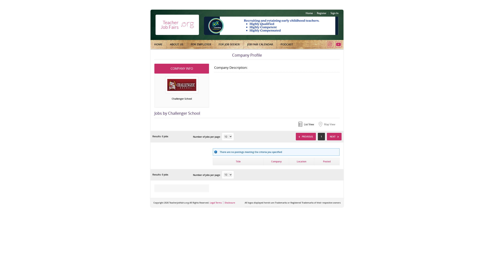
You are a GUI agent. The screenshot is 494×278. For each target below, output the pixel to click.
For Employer (201, 44)
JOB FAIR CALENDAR (260, 44)
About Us (176, 44)
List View (309, 124)
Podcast (287, 44)
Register (322, 13)
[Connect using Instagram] (330, 44)
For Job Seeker (229, 44)
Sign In (334, 13)
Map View (329, 124)
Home (309, 13)
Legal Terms (216, 202)
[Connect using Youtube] (338, 44)
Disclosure (230, 202)
